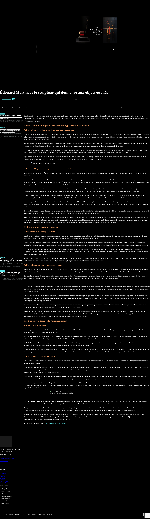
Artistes (2, 102)
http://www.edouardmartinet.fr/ (56, 423)
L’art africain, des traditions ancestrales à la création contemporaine (19, 107)
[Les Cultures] (82, 30)
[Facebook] (31, 45)
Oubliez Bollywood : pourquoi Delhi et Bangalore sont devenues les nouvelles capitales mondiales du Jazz (10, 130)
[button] (113, 49)
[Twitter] (31, 52)
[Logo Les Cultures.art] (110, 30)
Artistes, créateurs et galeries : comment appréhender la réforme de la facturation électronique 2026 (11, 117)
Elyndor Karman (6, 99)
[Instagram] (31, 49)
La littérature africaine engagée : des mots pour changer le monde (131, 107)
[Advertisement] (12, 198)
